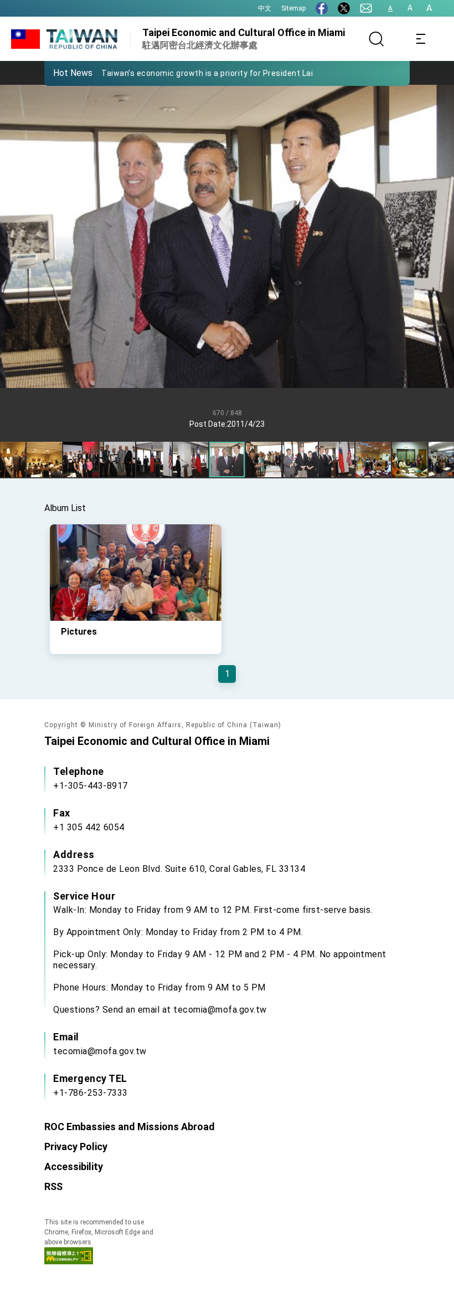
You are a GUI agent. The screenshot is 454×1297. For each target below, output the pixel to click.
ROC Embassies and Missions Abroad (129, 1126)
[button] (61, 73)
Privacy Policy (75, 1146)
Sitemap (293, 8)
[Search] (376, 39)
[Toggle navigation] (421, 39)
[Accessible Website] (68, 1261)
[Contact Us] (366, 8)
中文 (264, 8)
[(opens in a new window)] (322, 8)
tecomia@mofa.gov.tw (100, 1051)
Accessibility (73, 1166)
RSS (53, 1186)
